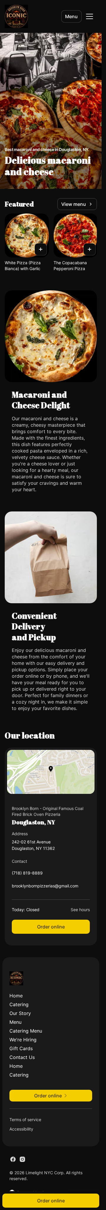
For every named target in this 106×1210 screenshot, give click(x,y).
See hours (80, 909)
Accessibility (21, 1128)
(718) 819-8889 (27, 874)
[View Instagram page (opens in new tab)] (22, 1159)
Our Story (20, 1013)
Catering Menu (25, 1031)
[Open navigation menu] (89, 16)
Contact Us (22, 1057)
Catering (19, 1004)
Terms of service (25, 1119)
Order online (51, 927)
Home (16, 996)
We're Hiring (23, 1040)
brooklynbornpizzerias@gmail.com (45, 887)
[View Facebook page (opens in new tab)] (12, 1159)
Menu (71, 16)
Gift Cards (21, 1048)
